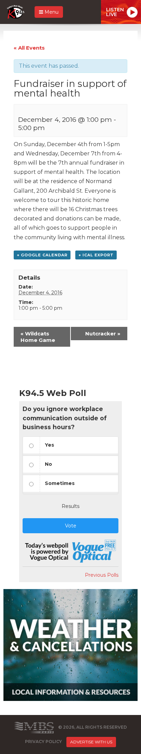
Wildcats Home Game (38, 336)
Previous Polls (101, 575)
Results (70, 506)
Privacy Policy (43, 741)
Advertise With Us (91, 741)
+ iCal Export (96, 255)
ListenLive (115, 12)
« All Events (29, 47)
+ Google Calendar (42, 255)
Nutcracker (102, 333)
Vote (70, 526)
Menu (51, 12)
